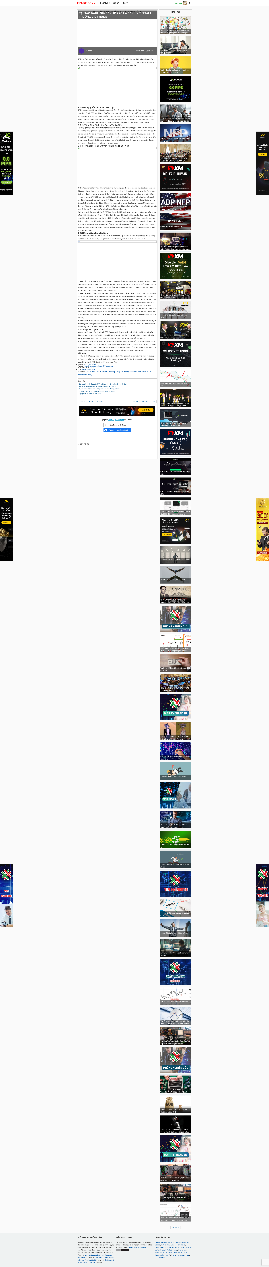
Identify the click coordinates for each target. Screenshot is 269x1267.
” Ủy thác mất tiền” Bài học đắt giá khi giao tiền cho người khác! (99, 389)
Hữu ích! (135, 401)
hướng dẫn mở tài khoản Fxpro (166, 1252)
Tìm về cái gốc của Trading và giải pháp (174, 1001)
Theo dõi (100, 401)
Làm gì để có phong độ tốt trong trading (174, 933)
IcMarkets (181, 1245)
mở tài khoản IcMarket (163, 1250)
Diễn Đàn (116, 3)
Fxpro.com (182, 1250)
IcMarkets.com (160, 1247)
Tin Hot (175, 12)
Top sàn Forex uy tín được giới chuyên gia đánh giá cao (97, 391)
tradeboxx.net (165, 1255)
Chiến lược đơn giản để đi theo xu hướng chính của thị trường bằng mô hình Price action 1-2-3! (175, 650)
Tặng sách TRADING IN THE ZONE (90, 394)
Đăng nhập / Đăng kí (116, 420)
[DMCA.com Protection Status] (122, 1251)
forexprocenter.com (178, 1255)
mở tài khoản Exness (168, 1245)
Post (125, 3)
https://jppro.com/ (89, 364)
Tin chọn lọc (175, 1227)
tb (145, 1247)
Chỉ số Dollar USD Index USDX (171, 227)
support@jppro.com (88, 369)
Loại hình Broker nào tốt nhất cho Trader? (175, 560)
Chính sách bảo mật (136, 1247)
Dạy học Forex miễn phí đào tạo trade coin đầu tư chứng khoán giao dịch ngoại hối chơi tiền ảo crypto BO (175, 249)
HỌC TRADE (104, 3)
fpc (188, 1255)
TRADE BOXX (86, 3)
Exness (157, 1242)
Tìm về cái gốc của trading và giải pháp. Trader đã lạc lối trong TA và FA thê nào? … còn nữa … (175, 1023)
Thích (153, 401)
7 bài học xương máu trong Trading (173, 776)
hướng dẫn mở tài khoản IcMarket (179, 1247)
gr (147, 1247)
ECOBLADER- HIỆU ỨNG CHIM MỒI (173, 580)
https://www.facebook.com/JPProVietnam (98, 366)
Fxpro (175, 1250)
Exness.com (165, 1242)
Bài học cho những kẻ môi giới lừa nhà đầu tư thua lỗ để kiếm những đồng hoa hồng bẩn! (174, 1131)
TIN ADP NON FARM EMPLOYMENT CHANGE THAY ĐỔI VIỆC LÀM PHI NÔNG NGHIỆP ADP (173, 209)
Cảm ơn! (145, 401)
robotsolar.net (160, 1257)
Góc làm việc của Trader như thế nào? (173, 1198)
